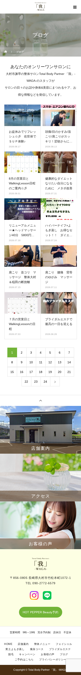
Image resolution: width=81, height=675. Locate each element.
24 (45, 381)
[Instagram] (34, 595)
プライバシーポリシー (52, 659)
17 (31, 372)
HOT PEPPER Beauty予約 (40, 612)
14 (69, 362)
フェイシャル (64, 644)
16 (21, 372)
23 (36, 381)
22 (26, 381)
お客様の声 (47, 654)
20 (59, 372)
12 (50, 362)
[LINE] (47, 595)
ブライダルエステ (60, 649)
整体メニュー (42, 644)
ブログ (64, 654)
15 (12, 372)
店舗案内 (23, 644)
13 (59, 362)
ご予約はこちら (24, 659)
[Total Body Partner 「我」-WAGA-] (40, 564)
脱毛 (11, 654)
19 (50, 372)
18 (40, 372)
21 (69, 372)
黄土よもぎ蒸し (14, 649)
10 (31, 362)
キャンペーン (27, 654)
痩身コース (37, 649)
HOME (8, 644)
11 (40, 362)
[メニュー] (74, 7)
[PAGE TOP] (40, 400)
